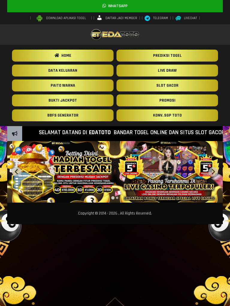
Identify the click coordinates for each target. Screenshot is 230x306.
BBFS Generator (62, 115)
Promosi (167, 100)
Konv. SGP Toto (167, 115)
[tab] (112, 197)
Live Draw (167, 70)
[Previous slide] (17, 172)
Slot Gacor (167, 85)
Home (65, 55)
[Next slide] (213, 172)
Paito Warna (63, 85)
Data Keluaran (62, 70)
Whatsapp (117, 6)
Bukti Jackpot (63, 100)
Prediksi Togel (167, 55)
